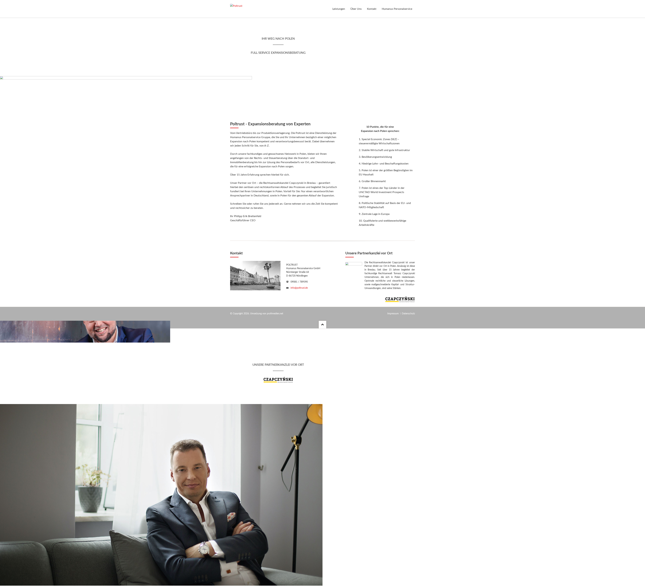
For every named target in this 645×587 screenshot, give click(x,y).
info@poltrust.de (299, 288)
